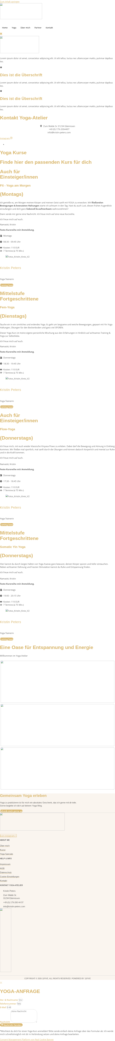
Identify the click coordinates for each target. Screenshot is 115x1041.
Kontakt (49, 27)
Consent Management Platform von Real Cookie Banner (27, 1039)
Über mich (25, 27)
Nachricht (5, 1021)
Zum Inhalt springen (9, 1)
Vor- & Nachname (9, 999)
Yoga (14, 27)
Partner (38, 27)
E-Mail (3, 1007)
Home (5, 27)
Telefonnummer (8, 1003)
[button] (1, 34)
